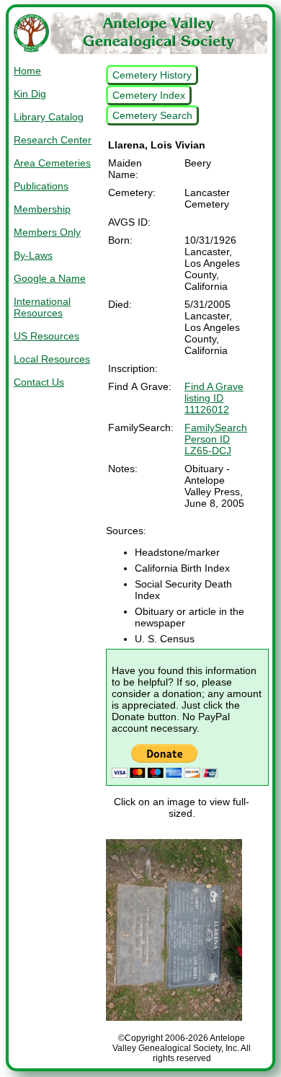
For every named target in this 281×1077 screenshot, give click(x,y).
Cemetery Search (152, 115)
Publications (41, 186)
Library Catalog (49, 117)
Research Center (53, 140)
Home (27, 70)
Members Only (47, 232)
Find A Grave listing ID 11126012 (214, 398)
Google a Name (50, 278)
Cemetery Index (148, 95)
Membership (42, 209)
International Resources (42, 307)
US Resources (46, 336)
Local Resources (52, 359)
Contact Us (39, 382)
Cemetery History (152, 75)
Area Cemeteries (52, 163)
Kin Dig (30, 93)
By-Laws (33, 255)
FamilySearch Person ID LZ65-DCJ (215, 439)
